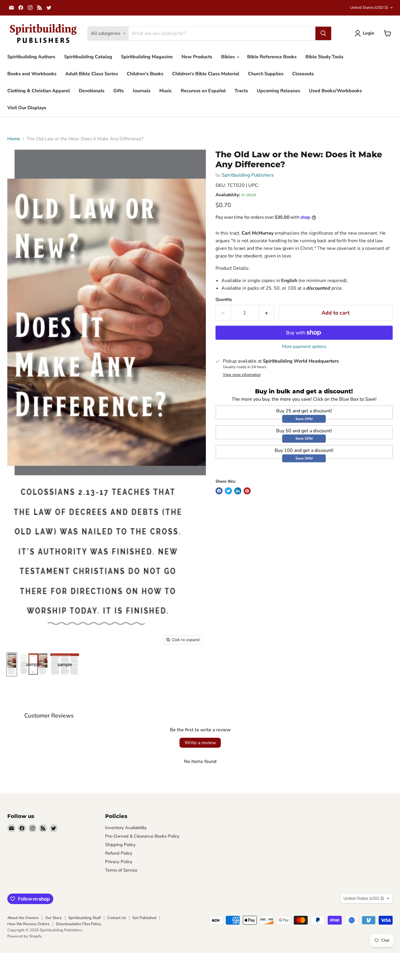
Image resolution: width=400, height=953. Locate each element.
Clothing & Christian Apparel (38, 91)
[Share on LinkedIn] (237, 490)
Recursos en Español (203, 91)
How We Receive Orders (28, 924)
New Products (197, 57)
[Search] (323, 33)
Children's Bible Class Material (205, 74)
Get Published (144, 917)
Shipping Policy (120, 845)
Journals (142, 91)
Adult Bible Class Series (91, 74)
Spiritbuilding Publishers (248, 175)
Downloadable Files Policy (78, 924)
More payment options (304, 346)
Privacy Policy (118, 862)
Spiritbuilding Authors (31, 57)
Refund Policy (118, 853)
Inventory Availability (126, 828)
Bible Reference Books (272, 57)
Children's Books (145, 74)
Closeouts (303, 74)
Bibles (228, 57)
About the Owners (23, 917)
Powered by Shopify (24, 936)
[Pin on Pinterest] (247, 490)
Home (13, 138)
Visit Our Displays (26, 108)
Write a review (200, 742)
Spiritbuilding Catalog (88, 57)
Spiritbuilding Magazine (147, 57)
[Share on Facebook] (219, 490)
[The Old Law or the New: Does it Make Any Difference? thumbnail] (12, 664)
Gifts (118, 91)
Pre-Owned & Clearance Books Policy (142, 836)
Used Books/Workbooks (335, 91)
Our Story (53, 917)
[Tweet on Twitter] (228, 490)
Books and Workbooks (32, 74)
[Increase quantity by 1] (266, 313)
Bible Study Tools (324, 57)
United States (369, 7)
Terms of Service (121, 870)
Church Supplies (265, 74)
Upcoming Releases (278, 91)
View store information (242, 375)
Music (165, 91)
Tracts (241, 91)
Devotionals (92, 91)
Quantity (224, 299)
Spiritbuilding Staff (84, 917)
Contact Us (116, 917)
